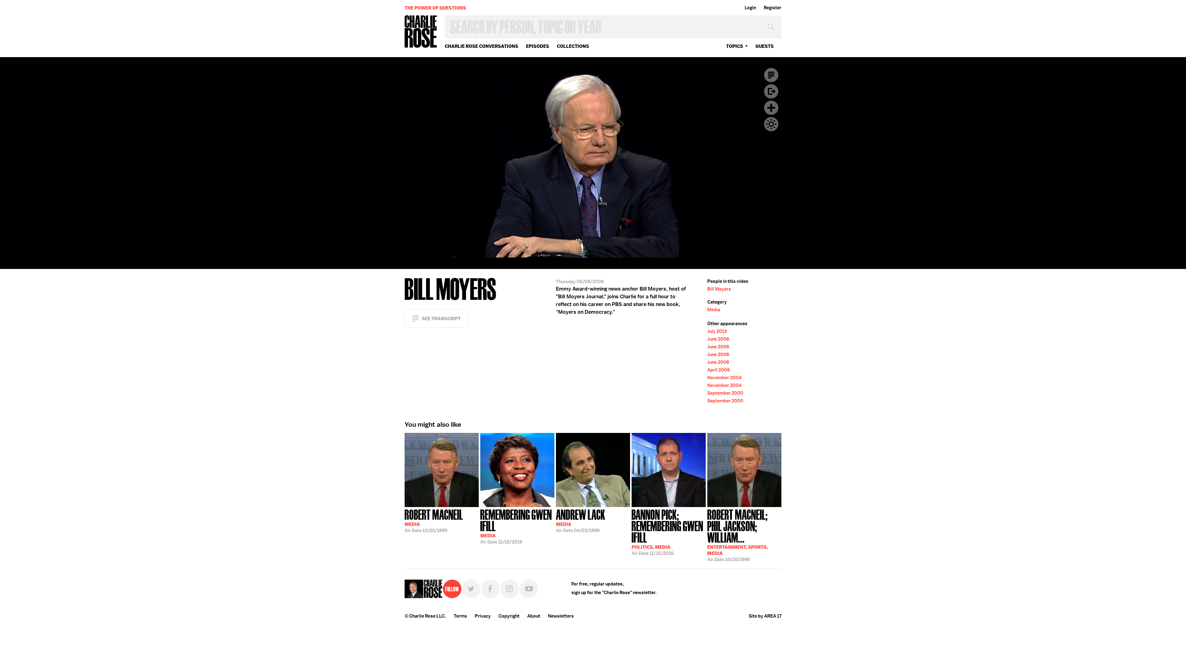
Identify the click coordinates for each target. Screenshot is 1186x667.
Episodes (537, 46)
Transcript (771, 75)
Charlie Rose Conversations (481, 46)
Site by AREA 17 (765, 616)
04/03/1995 (580, 520)
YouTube (528, 589)
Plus (771, 108)
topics (734, 46)
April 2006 (718, 370)
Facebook (490, 589)
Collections (573, 46)
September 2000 (725, 393)
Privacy (483, 616)
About (533, 616)
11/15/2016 (516, 526)
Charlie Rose (421, 32)
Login (750, 8)
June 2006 (718, 339)
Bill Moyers (719, 289)
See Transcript (441, 318)
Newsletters (561, 616)
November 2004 (724, 378)
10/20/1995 (434, 520)
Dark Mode (771, 124)
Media (713, 310)
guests (764, 46)
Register (772, 8)
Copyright (508, 616)
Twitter (471, 589)
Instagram (509, 589)
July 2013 (717, 331)
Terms (460, 616)
